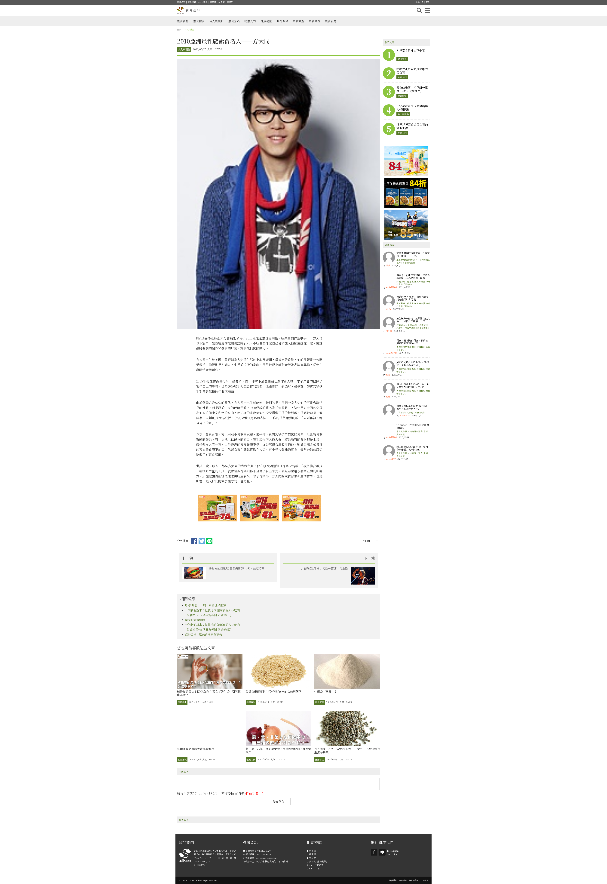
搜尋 (419, 10)
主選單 (427, 10)
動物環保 (282, 21)
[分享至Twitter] (202, 542)
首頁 (179, 29)
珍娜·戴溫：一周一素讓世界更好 (205, 605)
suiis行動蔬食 (316, 864)
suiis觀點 (203, 2)
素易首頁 (181, 2)
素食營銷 (234, 21)
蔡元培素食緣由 (195, 620)
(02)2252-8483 (264, 854)
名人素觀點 (216, 21)
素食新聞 (192, 2)
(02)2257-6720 (264, 850)
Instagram (393, 850)
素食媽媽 (314, 21)
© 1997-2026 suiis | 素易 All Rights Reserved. (198, 880)
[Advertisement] (406, 514)
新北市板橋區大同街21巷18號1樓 (272, 861)
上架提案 (424, 880)
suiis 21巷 (314, 868)
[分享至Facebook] (194, 542)
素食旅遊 (298, 21)
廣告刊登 (403, 880)
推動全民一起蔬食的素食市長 (203, 634)
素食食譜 (182, 21)
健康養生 (266, 21)
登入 (428, 2)
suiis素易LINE (382, 852)
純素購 (221, 2)
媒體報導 (393, 880)
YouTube (392, 854)
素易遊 (230, 2)
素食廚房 (330, 21)
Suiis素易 (374, 852)
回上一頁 (372, 541)
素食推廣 (199, 21)
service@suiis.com (266, 857)
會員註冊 (419, 2)
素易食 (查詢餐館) (318, 861)
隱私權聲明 (413, 880)
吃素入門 (250, 21)
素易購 (213, 2)
